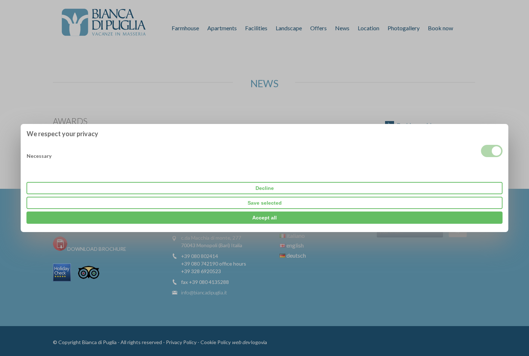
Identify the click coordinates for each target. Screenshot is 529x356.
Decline (265, 188)
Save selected (265, 203)
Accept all (264, 218)
